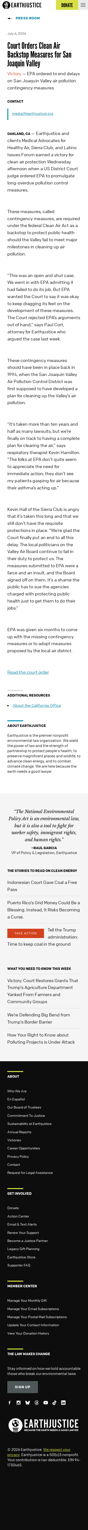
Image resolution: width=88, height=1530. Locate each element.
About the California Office (37, 705)
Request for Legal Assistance (30, 1172)
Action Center (18, 1216)
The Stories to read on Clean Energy (42, 870)
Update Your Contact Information (33, 1325)
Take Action (25, 933)
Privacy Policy (18, 1156)
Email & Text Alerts (22, 1224)
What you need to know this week (39, 968)
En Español (16, 1099)
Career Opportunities (23, 1148)
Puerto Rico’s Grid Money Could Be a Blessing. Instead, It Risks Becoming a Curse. (43, 909)
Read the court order (28, 672)
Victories (14, 1140)
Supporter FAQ (18, 1265)
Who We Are (17, 1091)
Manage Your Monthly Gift (27, 1300)
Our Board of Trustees (24, 1107)
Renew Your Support (23, 1232)
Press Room (28, 18)
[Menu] (83, 5)
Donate (13, 1207)
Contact (13, 1164)
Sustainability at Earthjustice (29, 1123)
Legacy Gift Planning (23, 1248)
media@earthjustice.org (32, 113)
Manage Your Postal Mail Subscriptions (37, 1316)
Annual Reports (19, 1132)
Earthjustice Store (21, 1257)
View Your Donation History (28, 1333)
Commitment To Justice (26, 1115)
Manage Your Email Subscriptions (33, 1308)
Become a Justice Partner (27, 1240)
